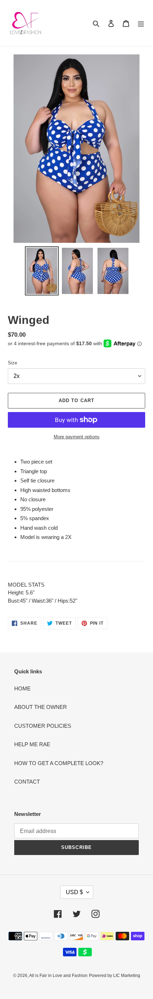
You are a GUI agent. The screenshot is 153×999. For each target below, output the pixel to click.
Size (12, 362)
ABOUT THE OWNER (40, 707)
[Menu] (140, 23)
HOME (22, 688)
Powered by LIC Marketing (114, 975)
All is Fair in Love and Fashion (58, 975)
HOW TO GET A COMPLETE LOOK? (58, 763)
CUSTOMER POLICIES (42, 726)
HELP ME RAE (32, 744)
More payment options (77, 436)
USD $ (74, 892)
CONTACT (27, 782)
